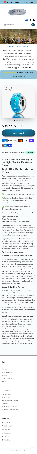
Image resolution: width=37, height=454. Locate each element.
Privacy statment (7, 378)
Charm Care (5, 403)
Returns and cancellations (10, 409)
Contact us (5, 366)
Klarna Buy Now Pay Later (10, 400)
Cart (34, 20)
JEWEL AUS (21, 450)
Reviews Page (6, 397)
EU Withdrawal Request (9, 406)
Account (30, 20)
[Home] (17, 12)
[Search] (33, 24)
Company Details (7, 372)
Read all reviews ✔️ (19, 76)
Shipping (4, 375)
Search (4, 381)
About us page (6, 394)
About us (4, 369)
